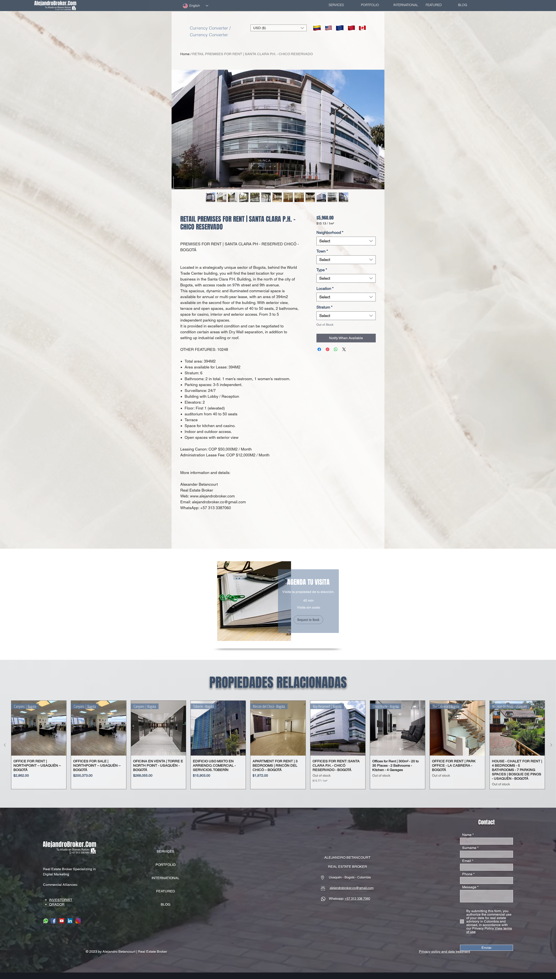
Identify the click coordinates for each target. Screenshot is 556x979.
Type (321, 269)
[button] (278, 28)
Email (466, 861)
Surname (469, 848)
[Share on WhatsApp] (335, 349)
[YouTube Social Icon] (61, 920)
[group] (278, 744)
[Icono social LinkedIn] (70, 920)
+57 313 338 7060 (357, 898)
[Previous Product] (4, 745)
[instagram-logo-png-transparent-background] (78, 920)
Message (469, 887)
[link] (308, 582)
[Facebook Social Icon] (53, 920)
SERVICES (165, 851)
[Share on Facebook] (319, 349)
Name (467, 835)
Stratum (324, 307)
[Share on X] (344, 349)
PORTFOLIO (165, 865)
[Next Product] (551, 745)
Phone (467, 874)
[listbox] (278, 28)
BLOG (165, 904)
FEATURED (165, 891)
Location (325, 288)
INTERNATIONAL (165, 878)
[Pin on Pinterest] (327, 349)
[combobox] (346, 241)
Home (185, 54)
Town (322, 251)
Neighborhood (329, 232)
